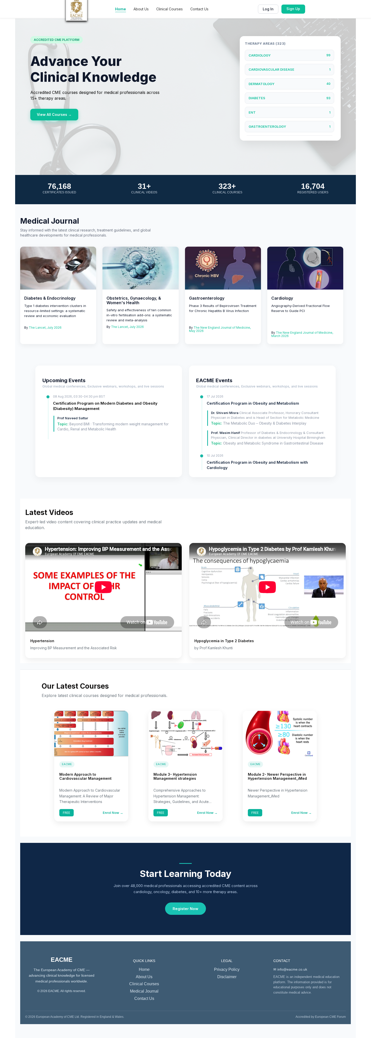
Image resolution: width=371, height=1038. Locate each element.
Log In (268, 9)
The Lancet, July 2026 (45, 327)
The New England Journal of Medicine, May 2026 (220, 329)
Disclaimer (226, 977)
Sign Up (293, 9)
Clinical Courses (169, 9)
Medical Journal (144, 991)
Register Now (185, 908)
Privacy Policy (227, 969)
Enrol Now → (113, 813)
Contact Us (199, 9)
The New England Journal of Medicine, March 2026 (302, 334)
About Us (141, 9)
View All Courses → (54, 114)
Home (120, 9)
